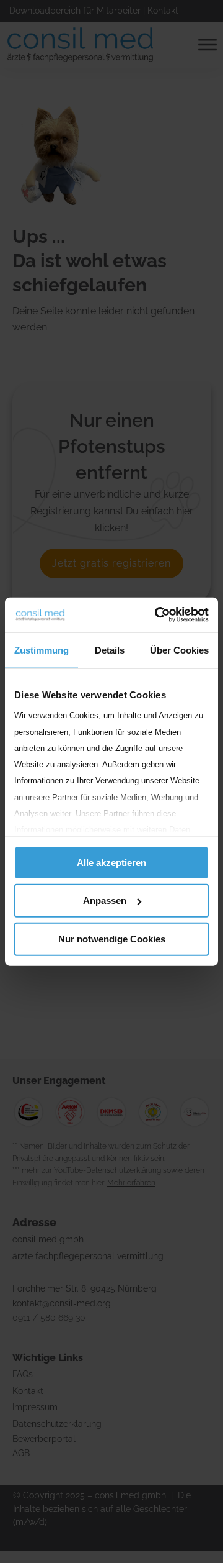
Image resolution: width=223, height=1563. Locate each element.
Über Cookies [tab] (179, 649)
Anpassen (104, 900)
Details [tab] (110, 649)
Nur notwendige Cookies (111, 938)
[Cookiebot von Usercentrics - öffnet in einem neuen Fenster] (157, 615)
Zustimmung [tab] (41, 649)
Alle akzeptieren (111, 862)
